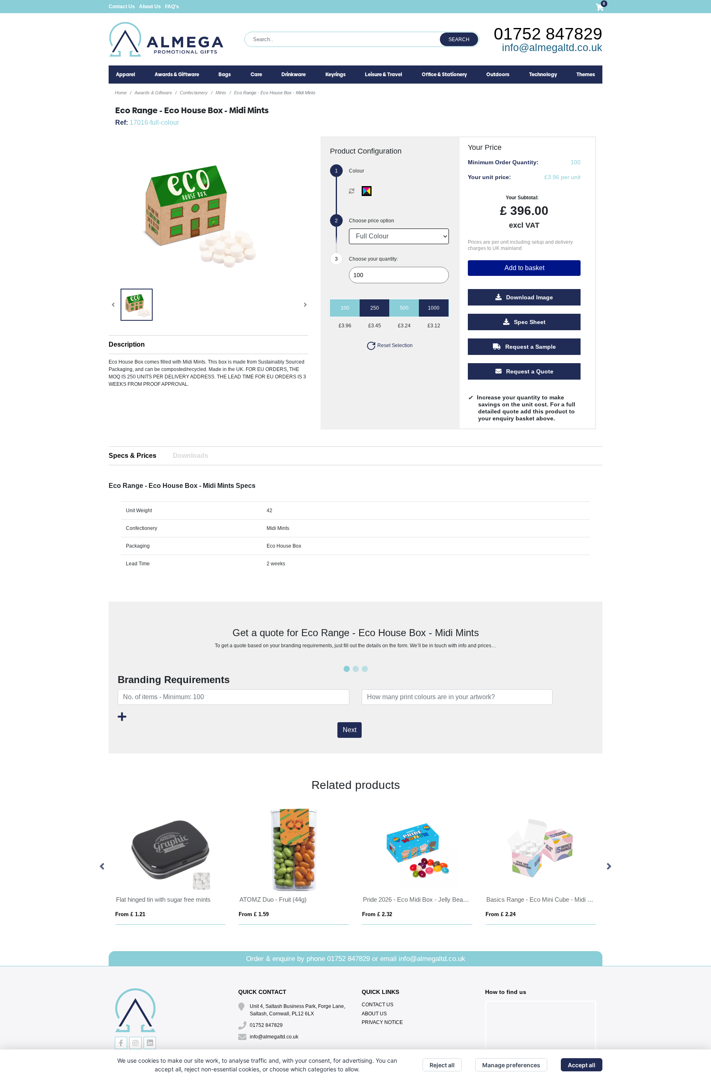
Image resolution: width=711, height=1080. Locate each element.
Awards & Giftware (153, 92)
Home (121, 92)
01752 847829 (548, 33)
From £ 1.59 (120, 914)
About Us (150, 6)
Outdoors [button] (497, 74)
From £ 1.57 (490, 914)
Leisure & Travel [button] (383, 74)
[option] (159, 867)
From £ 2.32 (243, 914)
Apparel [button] (125, 74)
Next (349, 729)
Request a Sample (530, 346)
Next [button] (608, 867)
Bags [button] (224, 74)
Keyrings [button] (335, 74)
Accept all (581, 1064)
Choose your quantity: (373, 259)
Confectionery (194, 92)
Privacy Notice (382, 1022)
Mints (221, 92)
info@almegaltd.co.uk (552, 47)
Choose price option (371, 221)
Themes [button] (585, 74)
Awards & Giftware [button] (177, 74)
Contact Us (122, 6)
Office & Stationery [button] (444, 74)
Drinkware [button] (293, 74)
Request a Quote (528, 371)
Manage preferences (511, 1064)
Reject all (442, 1064)
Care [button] (256, 74)
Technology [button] (543, 74)
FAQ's (172, 6)
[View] (137, 305)
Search (458, 39)
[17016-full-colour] (368, 191)
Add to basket (524, 267)
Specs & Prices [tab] (132, 455)
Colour (356, 171)
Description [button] (127, 344)
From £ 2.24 (366, 914)
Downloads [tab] (190, 455)
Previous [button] (102, 867)
